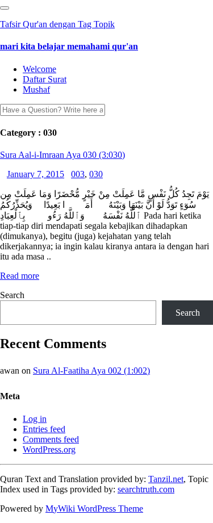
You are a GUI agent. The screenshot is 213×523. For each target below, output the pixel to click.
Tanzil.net (165, 479)
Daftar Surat (44, 79)
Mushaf (36, 89)
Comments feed (51, 439)
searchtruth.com (146, 489)
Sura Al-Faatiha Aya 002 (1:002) (91, 370)
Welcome (39, 69)
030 (96, 174)
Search (12, 295)
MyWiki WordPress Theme (94, 508)
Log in (35, 419)
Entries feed (44, 429)
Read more (19, 276)
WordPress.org (49, 449)
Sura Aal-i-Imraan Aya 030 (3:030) (62, 155)
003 (78, 174)
